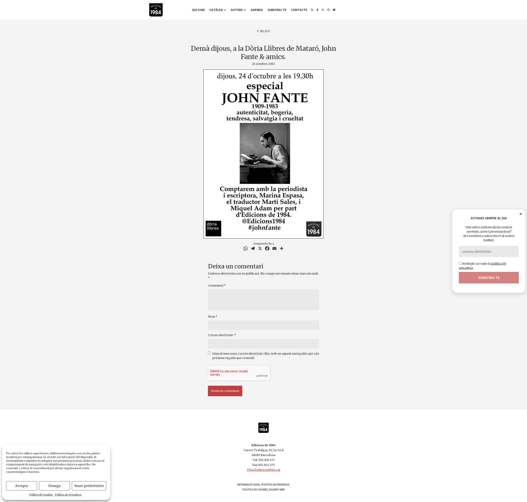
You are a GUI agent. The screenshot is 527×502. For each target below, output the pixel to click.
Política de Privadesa (68, 494)
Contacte (299, 10)
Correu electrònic (222, 335)
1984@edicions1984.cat (263, 470)
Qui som (198, 10)
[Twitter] (323, 10)
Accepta (21, 486)
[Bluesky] (334, 10)
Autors (237, 10)
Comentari (217, 285)
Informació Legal (248, 484)
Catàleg (216, 10)
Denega (54, 486)
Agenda (257, 10)
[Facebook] (317, 10)
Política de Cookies (41, 494)
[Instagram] (328, 10)
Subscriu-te (277, 10)
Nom (212, 316)
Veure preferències (89, 486)
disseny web (276, 489)
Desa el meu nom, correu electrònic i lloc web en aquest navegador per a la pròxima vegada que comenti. (265, 356)
